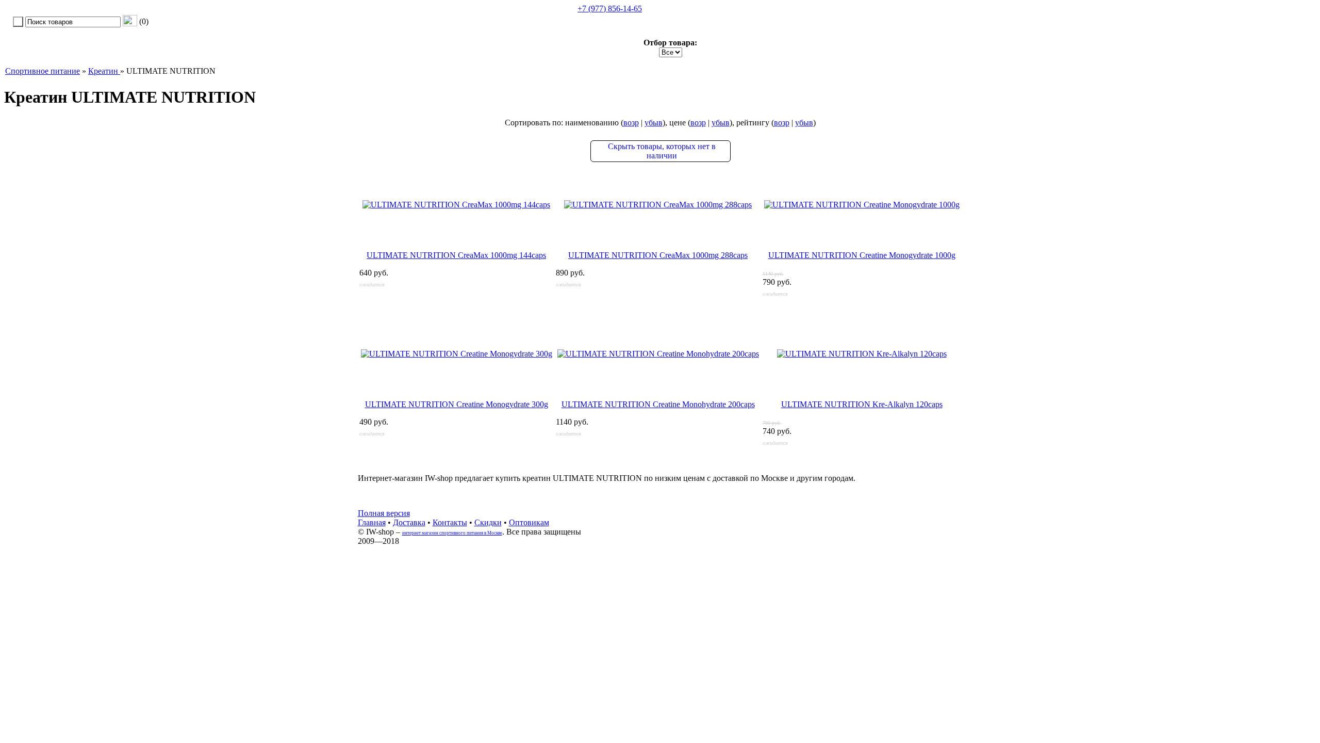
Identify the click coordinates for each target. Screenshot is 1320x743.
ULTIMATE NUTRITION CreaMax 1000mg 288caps (658, 255)
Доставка (409, 522)
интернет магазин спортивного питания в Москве (452, 533)
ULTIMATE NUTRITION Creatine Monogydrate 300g (456, 404)
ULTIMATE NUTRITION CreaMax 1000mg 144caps (456, 255)
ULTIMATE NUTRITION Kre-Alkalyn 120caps (862, 404)
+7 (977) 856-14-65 (610, 8)
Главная (372, 522)
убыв (654, 122)
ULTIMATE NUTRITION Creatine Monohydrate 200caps (658, 404)
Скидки (488, 522)
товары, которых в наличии (662, 151)
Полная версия (384, 513)
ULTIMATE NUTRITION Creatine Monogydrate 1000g (861, 255)
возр (631, 122)
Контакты (450, 522)
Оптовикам (529, 522)
